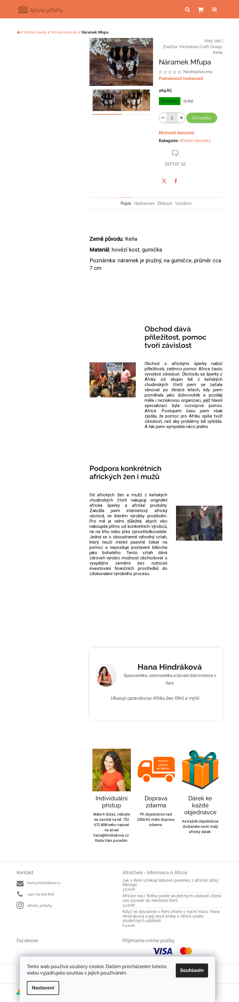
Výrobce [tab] (183, 203)
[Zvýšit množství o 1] (181, 118)
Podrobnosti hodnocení (181, 78)
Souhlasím (192, 970)
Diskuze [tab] (164, 203)
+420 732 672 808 (40, 894)
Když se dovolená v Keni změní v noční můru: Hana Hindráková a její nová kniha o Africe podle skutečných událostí (171, 916)
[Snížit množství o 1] (162, 118)
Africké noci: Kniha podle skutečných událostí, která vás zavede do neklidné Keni (171, 898)
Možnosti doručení (176, 132)
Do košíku (201, 118)
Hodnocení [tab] (144, 203)
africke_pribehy (39, 906)
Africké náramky (195, 140)
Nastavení (43, 988)
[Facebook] (176, 181)
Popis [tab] (126, 203)
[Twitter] (164, 181)
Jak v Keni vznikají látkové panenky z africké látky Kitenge (170, 882)
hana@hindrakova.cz (44, 883)
